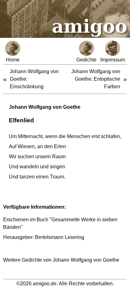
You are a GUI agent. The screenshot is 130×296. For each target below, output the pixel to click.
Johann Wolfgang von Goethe (44, 107)
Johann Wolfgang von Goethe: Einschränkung (34, 79)
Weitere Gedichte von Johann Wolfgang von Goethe (61, 260)
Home (13, 59)
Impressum (112, 59)
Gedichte (86, 59)
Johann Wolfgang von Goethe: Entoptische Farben (95, 79)
